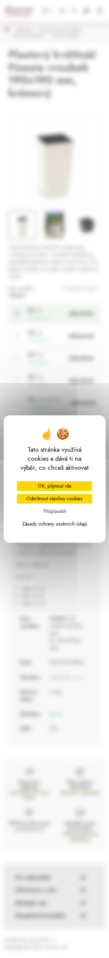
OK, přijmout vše (54, 485)
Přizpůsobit (54, 511)
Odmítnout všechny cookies (54, 498)
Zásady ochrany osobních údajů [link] (54, 523)
